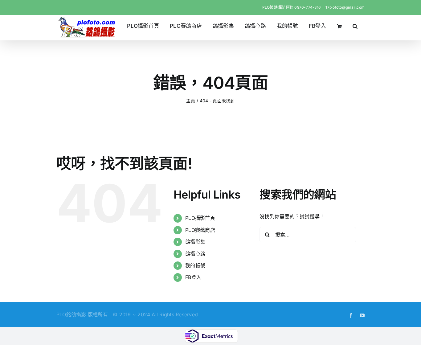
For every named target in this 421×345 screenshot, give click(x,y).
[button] (355, 26)
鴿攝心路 (195, 254)
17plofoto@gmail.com (345, 7)
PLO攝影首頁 (200, 218)
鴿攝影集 (195, 242)
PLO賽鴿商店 (200, 230)
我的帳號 (195, 265)
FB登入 (193, 277)
